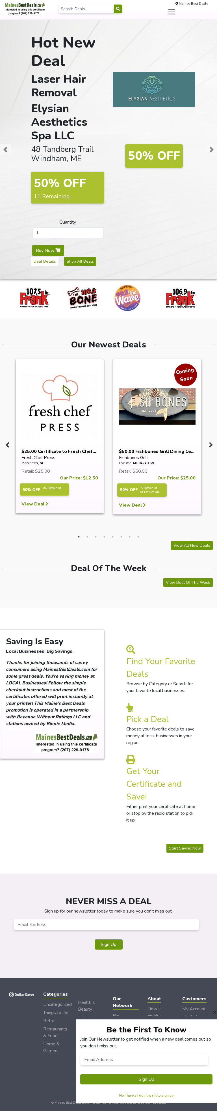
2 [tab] (87, 537)
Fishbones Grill (133, 458)
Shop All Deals (80, 261)
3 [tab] (96, 537)
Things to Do (55, 1013)
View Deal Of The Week (188, 582)
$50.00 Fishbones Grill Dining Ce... (156, 451)
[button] (5, 149)
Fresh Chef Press (38, 458)
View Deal (33, 504)
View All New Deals (191, 545)
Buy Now (45, 250)
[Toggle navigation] (171, 12)
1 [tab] (79, 537)
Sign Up (108, 944)
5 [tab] (113, 537)
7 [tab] (130, 537)
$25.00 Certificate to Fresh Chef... (58, 451)
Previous (7, 443)
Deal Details (45, 261)
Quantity (67, 222)
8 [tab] (138, 537)
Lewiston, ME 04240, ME (137, 463)
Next (210, 443)
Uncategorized (57, 1004)
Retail (49, 1021)
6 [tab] (121, 537)
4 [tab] (104, 537)
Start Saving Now (185, 848)
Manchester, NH (33, 463)
